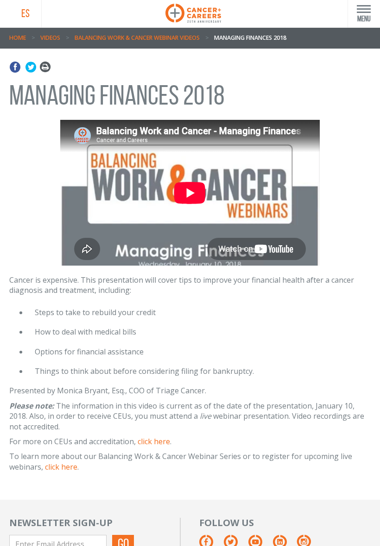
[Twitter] (30, 67)
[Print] (45, 67)
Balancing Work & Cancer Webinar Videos (137, 38)
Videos (50, 38)
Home (17, 38)
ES (25, 13)
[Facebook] (16, 67)
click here (154, 441)
